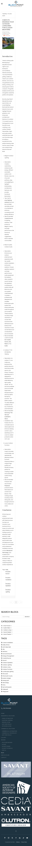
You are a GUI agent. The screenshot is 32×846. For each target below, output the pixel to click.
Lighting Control (7, 720)
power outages (7, 678)
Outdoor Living (6, 33)
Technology (6, 682)
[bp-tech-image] (8, 43)
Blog (2, 752)
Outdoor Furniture (7, 669)
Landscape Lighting (8, 671)
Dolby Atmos (6, 644)
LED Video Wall (7, 647)
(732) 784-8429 (7, 708)
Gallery (3, 737)
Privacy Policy (24, 842)
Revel (6, 343)
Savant (5, 660)
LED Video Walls (6, 724)
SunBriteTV (7, 416)
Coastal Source (9, 218)
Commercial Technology (9, 733)
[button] (2, 3)
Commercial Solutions (8, 728)
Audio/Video (5, 34)
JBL (10, 341)
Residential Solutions (8, 716)
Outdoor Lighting (8, 590)
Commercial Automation (9, 731)
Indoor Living (6, 722)
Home (2, 713)
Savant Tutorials (7, 748)
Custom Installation (8, 578)
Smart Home (5, 32)
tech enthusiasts (7, 687)
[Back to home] (16, 3)
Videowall (5, 689)
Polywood (7, 485)
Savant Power (6, 746)
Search (27, 616)
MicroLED (5, 673)
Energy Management (8, 656)
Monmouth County (7, 676)
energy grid (6, 680)
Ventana (5, 651)
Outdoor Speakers (8, 584)
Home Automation (7, 718)
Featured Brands (7, 742)
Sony (4, 684)
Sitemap (18, 842)
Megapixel (5, 691)
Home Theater (7, 634)
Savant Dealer (7, 632)
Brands (3, 740)
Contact (3, 757)
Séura (6, 418)
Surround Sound (7, 653)
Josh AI (4, 750)
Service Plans (5, 755)
